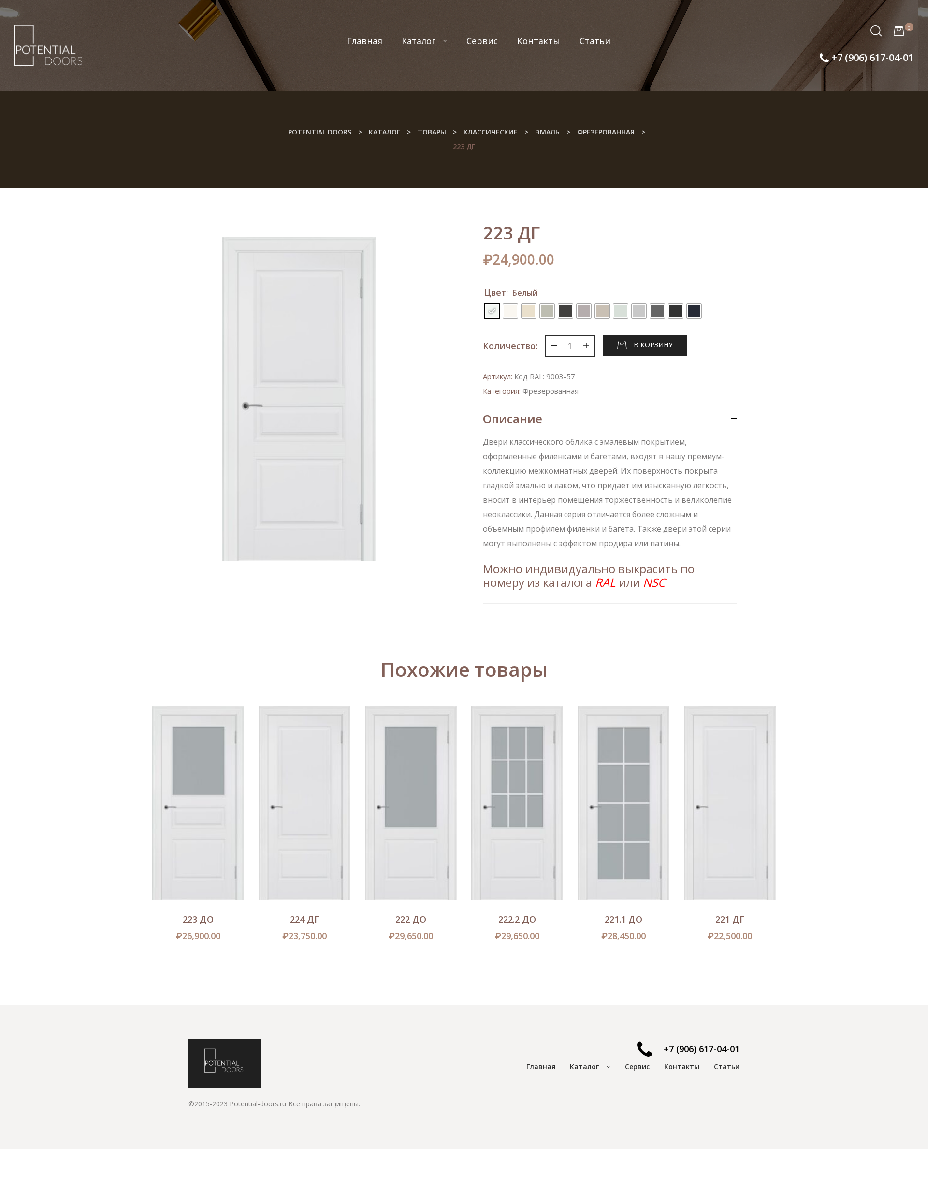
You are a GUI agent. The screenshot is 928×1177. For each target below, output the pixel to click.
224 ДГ (304, 919)
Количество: (510, 346)
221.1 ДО (623, 919)
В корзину (653, 344)
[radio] (492, 311)
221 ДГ (729, 919)
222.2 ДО (517, 919)
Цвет (495, 292)
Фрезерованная (550, 391)
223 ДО (198, 919)
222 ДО (410, 919)
